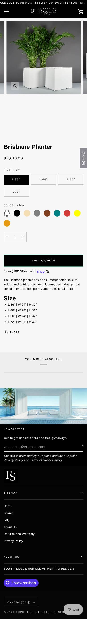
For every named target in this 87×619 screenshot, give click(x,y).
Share (14, 332)
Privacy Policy (13, 460)
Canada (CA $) (19, 602)
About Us (10, 527)
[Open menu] (10, 12)
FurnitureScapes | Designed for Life (47, 612)
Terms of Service (42, 460)
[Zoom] (15, 86)
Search (9, 513)
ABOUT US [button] (11, 556)
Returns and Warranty (19, 534)
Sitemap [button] (10, 492)
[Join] (79, 446)
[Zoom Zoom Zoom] (43, 79)
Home (8, 506)
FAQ (7, 520)
